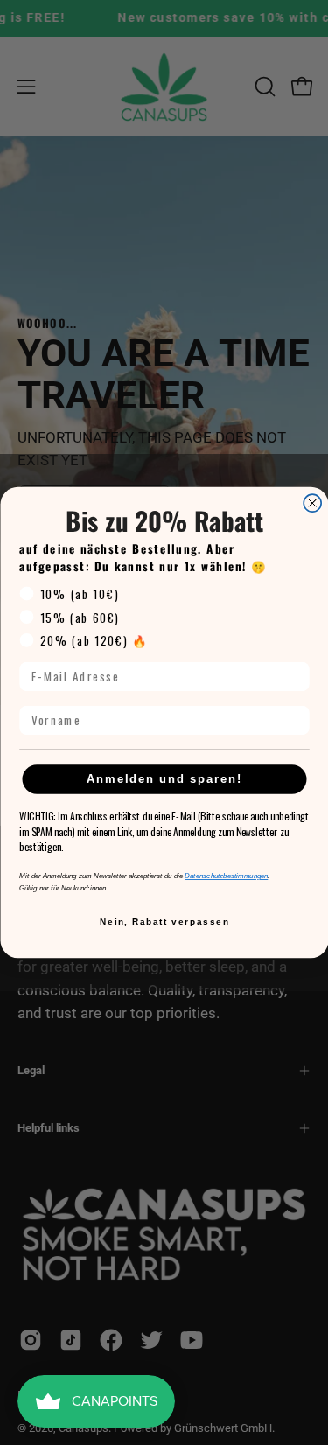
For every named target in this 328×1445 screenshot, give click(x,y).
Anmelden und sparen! (163, 778)
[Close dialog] (312, 503)
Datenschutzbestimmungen (226, 876)
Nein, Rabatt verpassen (163, 922)
